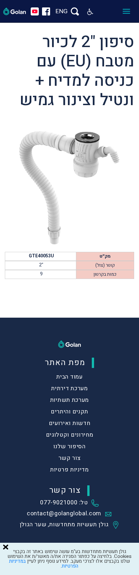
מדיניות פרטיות (69, 469)
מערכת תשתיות (69, 400)
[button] (90, 11)
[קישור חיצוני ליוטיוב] (35, 11)
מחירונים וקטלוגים (69, 435)
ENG (61, 11)
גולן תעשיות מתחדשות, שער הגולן (64, 525)
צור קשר (70, 458)
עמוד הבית (69, 376)
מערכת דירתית (69, 388)
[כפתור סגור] (5, 546)
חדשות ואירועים (70, 423)
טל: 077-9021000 (64, 503)
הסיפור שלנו (69, 446)
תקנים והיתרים (69, 411)
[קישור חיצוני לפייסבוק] (46, 11)
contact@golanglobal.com (64, 514)
